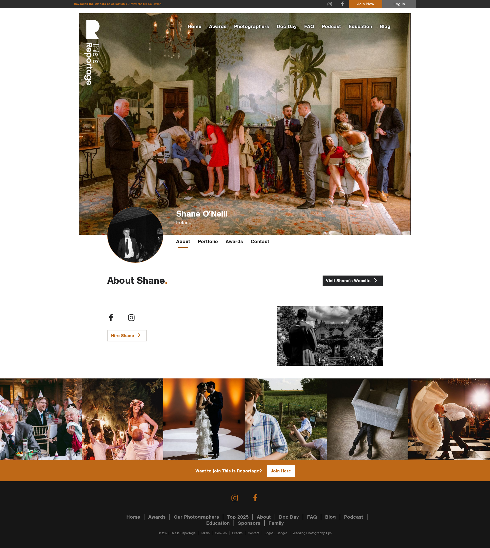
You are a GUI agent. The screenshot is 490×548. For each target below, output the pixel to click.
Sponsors (249, 523)
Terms (205, 533)
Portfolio (208, 242)
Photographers (251, 26)
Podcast (331, 26)
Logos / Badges (276, 533)
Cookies (221, 533)
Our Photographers (196, 517)
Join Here (281, 471)
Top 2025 (238, 517)
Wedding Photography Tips (312, 533)
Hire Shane (123, 335)
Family (276, 523)
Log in (399, 4)
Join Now (365, 4)
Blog (385, 26)
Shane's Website (349, 280)
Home (194, 26)
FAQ (309, 26)
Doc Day (287, 26)
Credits (237, 533)
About (183, 242)
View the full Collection (146, 4)
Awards (217, 26)
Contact (260, 242)
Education (360, 26)
